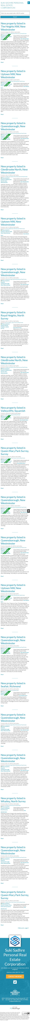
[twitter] (15, 982)
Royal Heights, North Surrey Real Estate (14, 322)
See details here (25, 38)
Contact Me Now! (15, 976)
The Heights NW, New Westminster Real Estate (15, 33)
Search (15, 17)
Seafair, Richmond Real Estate (12, 690)
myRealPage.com (15, 1008)
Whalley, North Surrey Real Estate (12, 805)
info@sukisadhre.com (15, 1001)
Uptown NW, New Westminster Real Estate (15, 81)
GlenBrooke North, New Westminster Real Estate (16, 176)
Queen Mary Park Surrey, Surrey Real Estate (15, 458)
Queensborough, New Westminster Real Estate (15, 133)
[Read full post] (6, 37)
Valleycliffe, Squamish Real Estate (12, 414)
